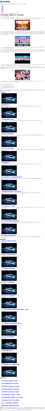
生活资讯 (2, 6)
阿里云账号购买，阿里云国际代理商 (7, 133)
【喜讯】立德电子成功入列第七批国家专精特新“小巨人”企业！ (11, 323)
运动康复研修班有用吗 (5, 162)
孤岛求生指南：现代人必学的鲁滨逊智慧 (8, 295)
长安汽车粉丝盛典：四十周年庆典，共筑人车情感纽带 (10, 391)
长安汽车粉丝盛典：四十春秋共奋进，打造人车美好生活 (10, 386)
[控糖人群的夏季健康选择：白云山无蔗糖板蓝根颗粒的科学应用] (9, 175)
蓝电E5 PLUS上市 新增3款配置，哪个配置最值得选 (9, 402)
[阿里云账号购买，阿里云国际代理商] (9, 132)
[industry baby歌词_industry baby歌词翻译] (9, 204)
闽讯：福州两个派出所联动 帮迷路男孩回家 (8, 235)
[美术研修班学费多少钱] (9, 103)
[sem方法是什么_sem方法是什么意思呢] (9, 146)
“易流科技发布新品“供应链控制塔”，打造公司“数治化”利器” (11, 191)
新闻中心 (2, 5)
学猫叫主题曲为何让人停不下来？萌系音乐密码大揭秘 (10, 364)
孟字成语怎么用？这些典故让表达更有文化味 (8, 240)
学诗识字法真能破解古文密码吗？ (6, 350)
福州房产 (2, 7)
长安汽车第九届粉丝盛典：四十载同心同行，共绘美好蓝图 (8, 86)
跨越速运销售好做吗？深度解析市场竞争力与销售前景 (10, 405)
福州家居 (2, 9)
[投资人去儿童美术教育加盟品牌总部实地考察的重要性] (9, 219)
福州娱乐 (2, 11)
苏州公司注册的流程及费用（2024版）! (7, 119)
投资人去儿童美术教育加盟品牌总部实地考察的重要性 (10, 220)
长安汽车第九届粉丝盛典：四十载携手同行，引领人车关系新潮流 (12, 397)
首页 (3, 13)
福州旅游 (2, 10)
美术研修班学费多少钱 (5, 104)
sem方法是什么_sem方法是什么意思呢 (7, 148)
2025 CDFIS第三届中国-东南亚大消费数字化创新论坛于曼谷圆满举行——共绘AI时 (14, 309)
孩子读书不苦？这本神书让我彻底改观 (7, 336)
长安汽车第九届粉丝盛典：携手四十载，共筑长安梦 (7, 87)
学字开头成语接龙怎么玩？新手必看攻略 (8, 268)
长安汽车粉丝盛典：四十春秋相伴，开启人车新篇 (9, 380)
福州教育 (2, 8)
